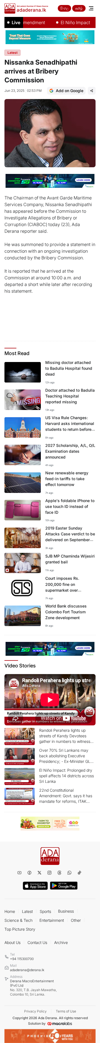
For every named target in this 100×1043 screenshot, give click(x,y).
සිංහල (64, 8)
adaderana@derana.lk (27, 970)
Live (16, 22)
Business (66, 911)
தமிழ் (78, 8)
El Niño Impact (67, 22)
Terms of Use (66, 1011)
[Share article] (92, 91)
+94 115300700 (22, 959)
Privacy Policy (35, 1011)
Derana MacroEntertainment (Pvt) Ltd (33, 987)
